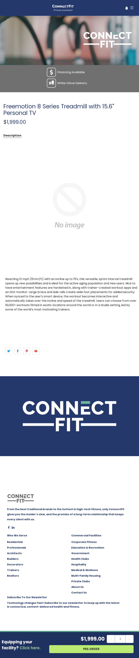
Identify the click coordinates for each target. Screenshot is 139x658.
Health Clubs (80, 559)
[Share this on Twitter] (8, 351)
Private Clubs (80, 581)
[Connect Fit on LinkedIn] (13, 528)
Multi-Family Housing (85, 576)
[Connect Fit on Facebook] (8, 528)
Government (80, 553)
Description (12, 135)
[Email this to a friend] (35, 351)
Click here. (30, 648)
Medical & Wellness (84, 570)
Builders (12, 559)
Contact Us (79, 592)
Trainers (13, 570)
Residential (15, 542)
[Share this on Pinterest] (26, 351)
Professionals (16, 547)
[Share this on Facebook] (17, 351)
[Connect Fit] (63, 8)
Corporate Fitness (84, 542)
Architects (14, 553)
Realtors (13, 576)
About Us (77, 587)
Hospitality (78, 564)
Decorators (15, 564)
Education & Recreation (87, 547)
